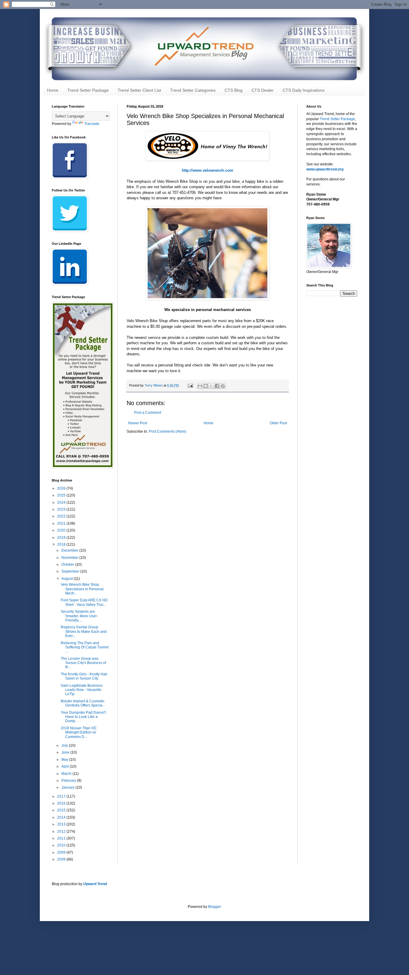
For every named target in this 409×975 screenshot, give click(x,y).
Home (52, 90)
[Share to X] (211, 386)
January (68, 787)
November (70, 558)
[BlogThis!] (206, 386)
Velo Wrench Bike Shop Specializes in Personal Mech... (82, 588)
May (65, 759)
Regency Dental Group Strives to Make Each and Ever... (84, 631)
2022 (61, 516)
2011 (61, 838)
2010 (61, 845)
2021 (61, 523)
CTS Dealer (263, 90)
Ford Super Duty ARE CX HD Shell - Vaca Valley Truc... (84, 602)
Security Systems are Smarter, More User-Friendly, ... (79, 615)
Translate (91, 124)
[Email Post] (190, 385)
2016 (61, 803)
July (65, 745)
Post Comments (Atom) (167, 431)
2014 (61, 817)
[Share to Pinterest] (223, 386)
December (70, 550)
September (70, 571)
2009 (61, 852)
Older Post (278, 423)
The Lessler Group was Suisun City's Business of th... (83, 662)
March (66, 774)
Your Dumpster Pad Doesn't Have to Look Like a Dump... (83, 716)
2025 (61, 495)
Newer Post (137, 423)
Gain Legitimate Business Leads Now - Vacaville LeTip (81, 689)
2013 (61, 824)
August (67, 578)
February (69, 780)
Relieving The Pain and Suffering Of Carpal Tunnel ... (85, 647)
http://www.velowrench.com (207, 170)
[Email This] (200, 386)
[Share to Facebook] (217, 386)
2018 (61, 544)
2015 (61, 810)
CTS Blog (234, 90)
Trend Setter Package (88, 90)
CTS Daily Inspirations (304, 90)
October (68, 564)
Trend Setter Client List (139, 90)
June (65, 752)
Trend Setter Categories (193, 90)
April (65, 766)
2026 (61, 488)
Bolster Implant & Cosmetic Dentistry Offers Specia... (83, 703)
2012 (61, 831)
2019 (61, 537)
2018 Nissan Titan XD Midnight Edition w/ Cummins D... (78, 732)
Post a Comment (147, 412)
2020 (61, 530)
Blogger (214, 907)
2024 (61, 502)
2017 (61, 796)
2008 (61, 859)
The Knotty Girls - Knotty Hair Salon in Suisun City (84, 676)
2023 (61, 509)
